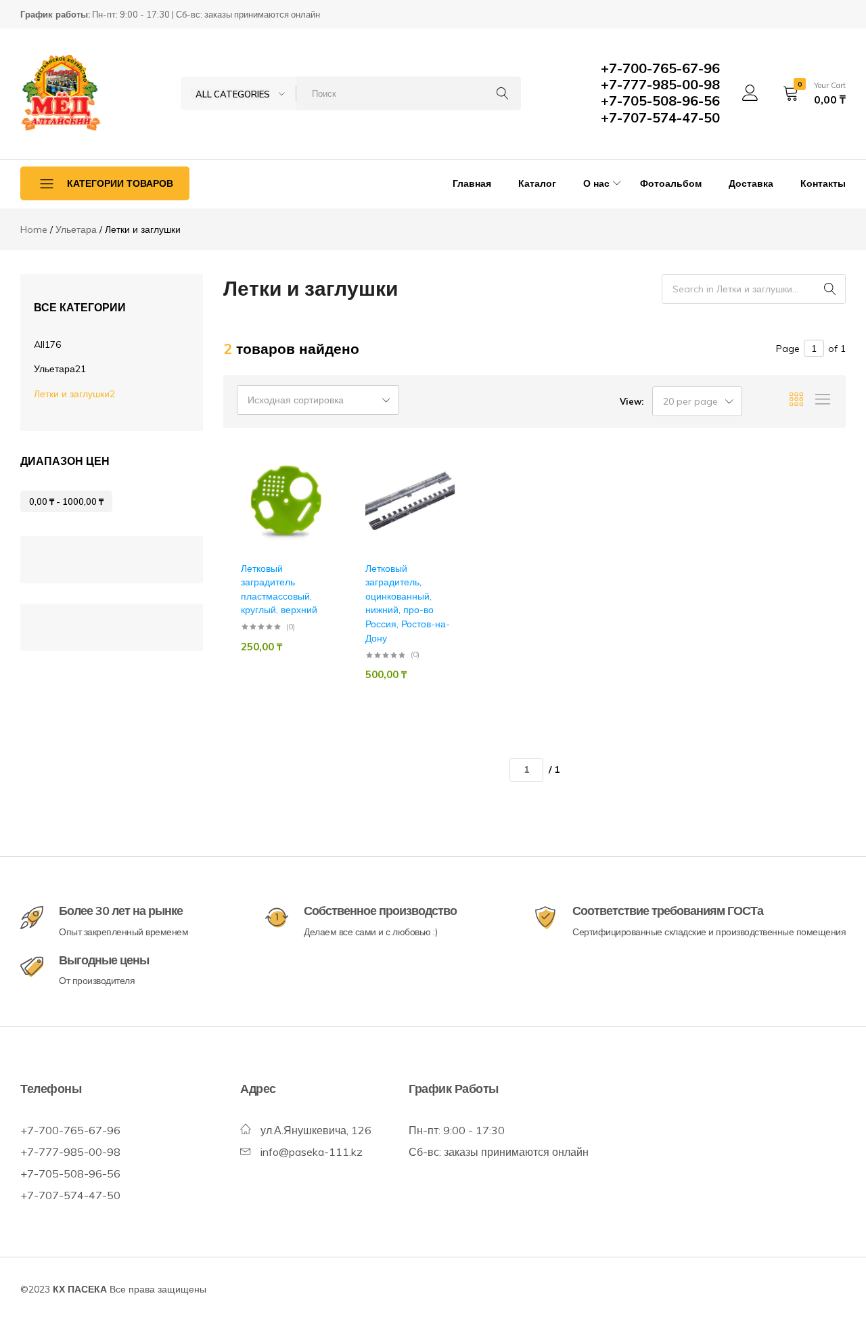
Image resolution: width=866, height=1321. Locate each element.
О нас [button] (596, 183)
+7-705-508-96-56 (660, 100)
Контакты (823, 183)
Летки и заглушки (74, 394)
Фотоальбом (671, 183)
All (47, 344)
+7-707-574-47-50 (660, 117)
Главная (472, 183)
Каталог (537, 183)
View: (631, 401)
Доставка (751, 183)
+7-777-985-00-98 (660, 84)
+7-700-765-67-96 (660, 68)
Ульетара (60, 369)
